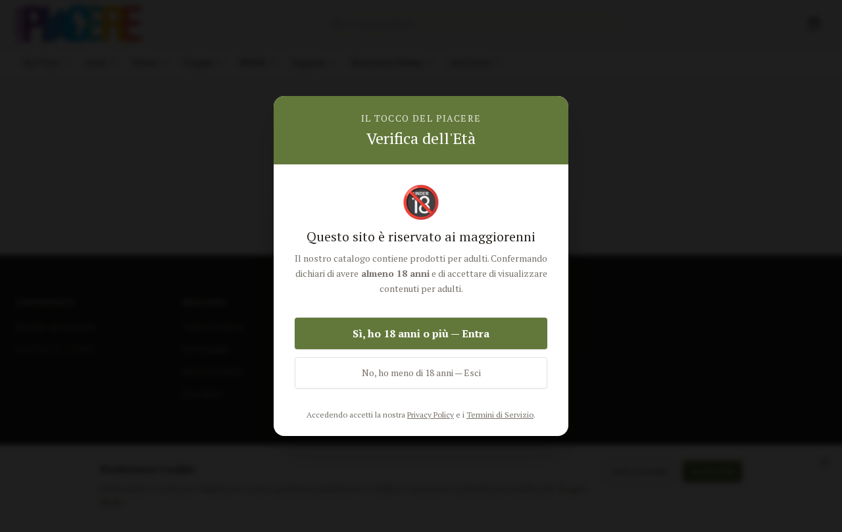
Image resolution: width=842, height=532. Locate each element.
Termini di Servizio (499, 415)
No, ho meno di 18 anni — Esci (421, 372)
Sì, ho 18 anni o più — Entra (421, 333)
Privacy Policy (430, 415)
